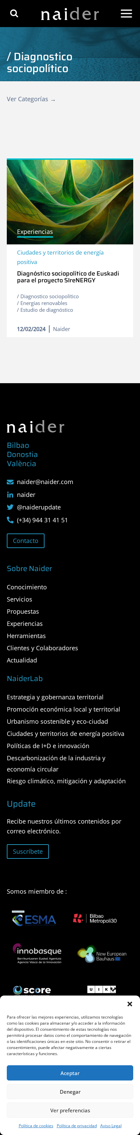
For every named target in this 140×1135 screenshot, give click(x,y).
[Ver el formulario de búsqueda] (14, 13)
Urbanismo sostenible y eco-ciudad (57, 721)
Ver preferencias (70, 1110)
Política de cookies (36, 1126)
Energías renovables (43, 303)
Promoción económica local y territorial (63, 709)
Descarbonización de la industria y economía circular (56, 763)
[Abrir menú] (126, 13)
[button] (129, 1004)
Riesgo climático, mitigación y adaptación (66, 781)
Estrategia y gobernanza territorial (55, 697)
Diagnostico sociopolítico (49, 296)
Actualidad (22, 660)
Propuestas (23, 611)
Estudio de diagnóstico (46, 309)
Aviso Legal (111, 1126)
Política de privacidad (77, 1126)
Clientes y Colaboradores (42, 648)
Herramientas (26, 636)
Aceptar (70, 1073)
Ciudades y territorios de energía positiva (60, 256)
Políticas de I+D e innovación (48, 746)
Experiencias (25, 623)
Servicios (19, 599)
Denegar (70, 1091)
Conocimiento (27, 587)
